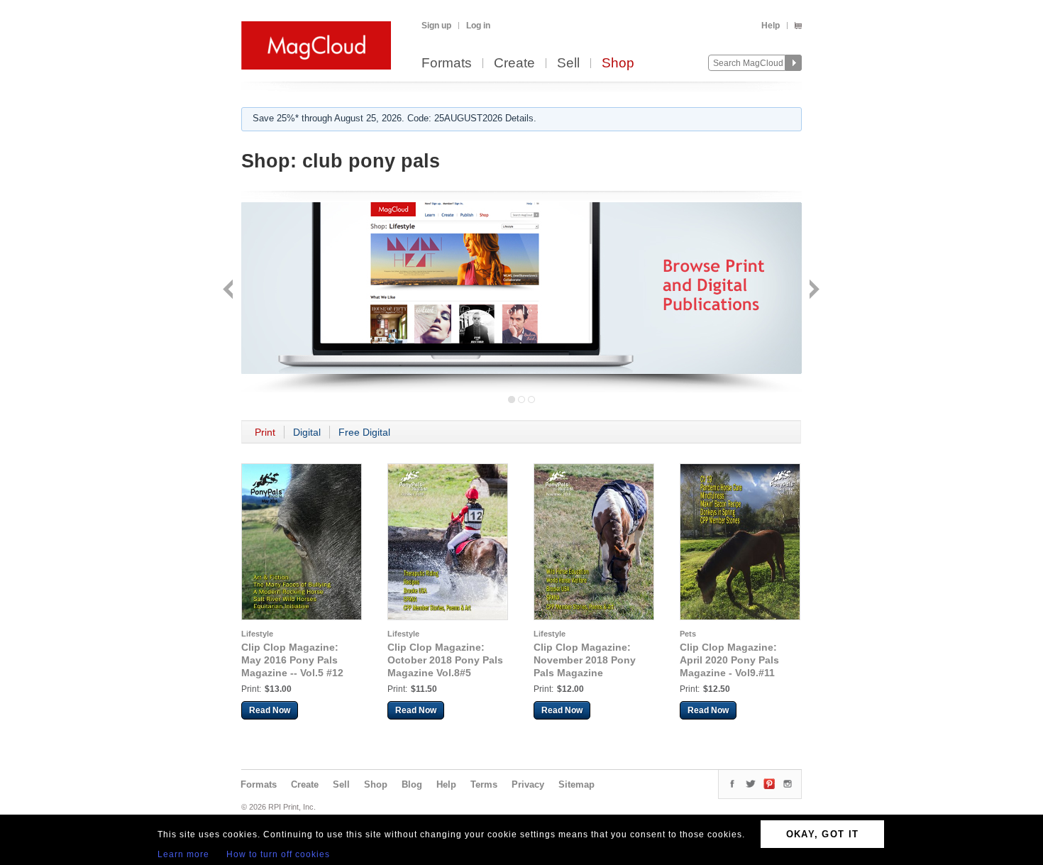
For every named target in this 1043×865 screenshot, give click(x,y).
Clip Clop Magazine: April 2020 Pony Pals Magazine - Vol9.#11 (729, 659)
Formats (446, 63)
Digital (307, 432)
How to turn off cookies (278, 854)
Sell (568, 63)
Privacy (528, 784)
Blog (412, 784)
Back (229, 291)
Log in (478, 26)
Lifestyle (257, 633)
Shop (618, 63)
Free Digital (364, 432)
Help (770, 26)
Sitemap (576, 784)
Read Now (269, 710)
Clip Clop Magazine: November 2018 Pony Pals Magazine (585, 659)
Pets (688, 633)
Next (813, 291)
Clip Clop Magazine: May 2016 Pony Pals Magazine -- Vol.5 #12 (292, 659)
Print (265, 432)
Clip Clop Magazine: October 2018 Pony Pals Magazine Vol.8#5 (445, 659)
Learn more (183, 854)
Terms (483, 784)
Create (514, 63)
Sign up (436, 26)
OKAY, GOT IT (822, 834)
